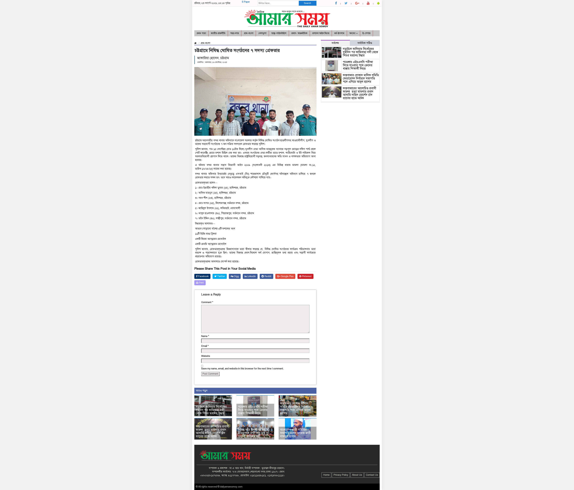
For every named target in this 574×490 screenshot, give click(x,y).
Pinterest (306, 276)
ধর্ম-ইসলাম (339, 33)
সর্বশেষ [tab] (335, 43)
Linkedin (251, 276)
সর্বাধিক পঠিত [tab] (365, 43)
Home (326, 474)
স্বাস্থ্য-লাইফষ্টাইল (278, 33)
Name (205, 336)
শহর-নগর (234, 33)
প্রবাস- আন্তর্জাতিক (299, 33)
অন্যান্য (352, 33)
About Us (357, 474)
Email (205, 346)
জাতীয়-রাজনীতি (218, 33)
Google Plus (287, 276)
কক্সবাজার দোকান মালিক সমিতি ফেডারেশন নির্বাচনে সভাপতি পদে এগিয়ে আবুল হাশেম (295, 408)
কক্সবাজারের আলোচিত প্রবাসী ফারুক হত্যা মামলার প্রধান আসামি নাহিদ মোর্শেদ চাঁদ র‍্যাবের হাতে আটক (212, 431)
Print (201, 282)
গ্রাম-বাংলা (248, 33)
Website (205, 356)
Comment (207, 302)
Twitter (221, 276)
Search (307, 3)
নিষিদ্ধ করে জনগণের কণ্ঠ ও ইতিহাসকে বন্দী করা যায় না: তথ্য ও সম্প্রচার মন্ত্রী (253, 433)
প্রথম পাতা (201, 33)
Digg (236, 276)
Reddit (267, 276)
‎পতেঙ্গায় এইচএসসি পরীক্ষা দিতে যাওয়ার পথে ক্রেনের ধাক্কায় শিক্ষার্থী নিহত (253, 410)
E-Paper (246, 2)
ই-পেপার (366, 33)
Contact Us (372, 474)
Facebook (203, 276)
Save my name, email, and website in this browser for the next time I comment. (242, 368)
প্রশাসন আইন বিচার (320, 33)
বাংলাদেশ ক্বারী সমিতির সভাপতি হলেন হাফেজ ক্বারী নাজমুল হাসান (295, 433)
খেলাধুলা (262, 33)
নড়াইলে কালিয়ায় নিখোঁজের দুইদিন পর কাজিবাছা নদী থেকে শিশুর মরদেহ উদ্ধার (211, 410)
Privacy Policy (340, 474)
